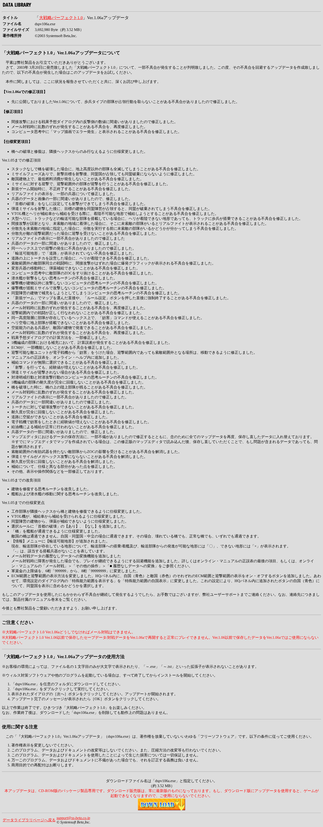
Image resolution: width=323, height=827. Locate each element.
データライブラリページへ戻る (29, 820)
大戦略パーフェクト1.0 (61, 17)
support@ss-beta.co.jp (73, 818)
